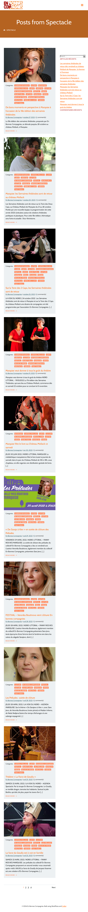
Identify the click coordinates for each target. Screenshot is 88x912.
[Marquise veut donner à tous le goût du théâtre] (29, 334)
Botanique (42, 85)
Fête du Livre (38, 436)
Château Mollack (21, 88)
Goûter (48, 436)
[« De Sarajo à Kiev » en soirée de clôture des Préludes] (29, 493)
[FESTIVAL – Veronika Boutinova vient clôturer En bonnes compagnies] (29, 578)
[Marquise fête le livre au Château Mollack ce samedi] (29, 413)
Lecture (29, 94)
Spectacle (18, 100)
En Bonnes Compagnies (14, 117)
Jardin (44, 91)
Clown (48, 174)
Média (26, 275)
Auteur (34, 85)
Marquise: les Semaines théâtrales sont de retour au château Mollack (70, 90)
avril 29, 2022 (27, 536)
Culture (48, 88)
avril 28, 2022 (27, 621)
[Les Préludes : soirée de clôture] (29, 664)
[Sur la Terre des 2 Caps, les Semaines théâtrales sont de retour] (29, 245)
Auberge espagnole (22, 85)
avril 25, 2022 (27, 779)
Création (39, 88)
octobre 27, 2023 (29, 117)
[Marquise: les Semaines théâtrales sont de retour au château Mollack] (29, 154)
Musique (33, 275)
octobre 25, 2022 (29, 294)
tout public (19, 103)
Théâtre (41, 100)
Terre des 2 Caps (30, 100)
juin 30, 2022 (27, 450)
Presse (45, 94)
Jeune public (19, 94)
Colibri (64, 906)
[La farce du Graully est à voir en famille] (29, 819)
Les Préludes (20, 519)
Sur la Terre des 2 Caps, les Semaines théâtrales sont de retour (71, 99)
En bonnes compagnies (23, 91)
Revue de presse (21, 97)
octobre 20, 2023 (29, 200)
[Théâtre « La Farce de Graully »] (29, 743)
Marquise (37, 94)
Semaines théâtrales (36, 97)
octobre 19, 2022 (29, 373)
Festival (37, 91)
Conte (32, 88)
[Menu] (82, 5)
